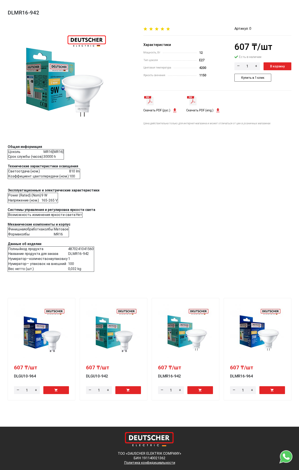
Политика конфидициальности (149, 463)
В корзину (277, 66)
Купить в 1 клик (252, 77)
